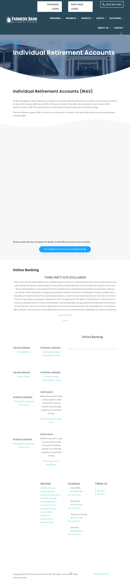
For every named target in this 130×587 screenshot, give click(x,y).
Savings (55, 352)
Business (71, 18)
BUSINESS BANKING (22, 397)
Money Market (48, 355)
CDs (21, 404)
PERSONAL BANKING (50, 347)
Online (20, 352)
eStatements (47, 519)
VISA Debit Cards (49, 508)
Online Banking (48, 501)
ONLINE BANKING (21, 347)
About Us (103, 27)
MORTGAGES (46, 392)
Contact (119, 27)
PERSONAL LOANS (53, 6)
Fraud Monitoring (49, 498)
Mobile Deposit (48, 491)
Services (86, 18)
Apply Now (51, 464)
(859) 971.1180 (76, 517)
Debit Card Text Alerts (51, 495)
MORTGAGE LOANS (77, 6)
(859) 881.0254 (76, 504)
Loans (58, 355)
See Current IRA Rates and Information (64, 249)
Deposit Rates (48, 522)
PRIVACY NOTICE (101, 574)
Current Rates (23, 544)
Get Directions (74, 495)
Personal (55, 18)
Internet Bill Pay (49, 505)
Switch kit (46, 515)
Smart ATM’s (47, 512)
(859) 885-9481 (113, 4)
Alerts (100, 18)
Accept (61, 315)
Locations (115, 18)
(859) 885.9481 (76, 491)
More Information (48, 419)
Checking (47, 352)
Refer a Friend (23, 553)
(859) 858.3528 (76, 531)
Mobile (27, 352)
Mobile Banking (48, 488)
